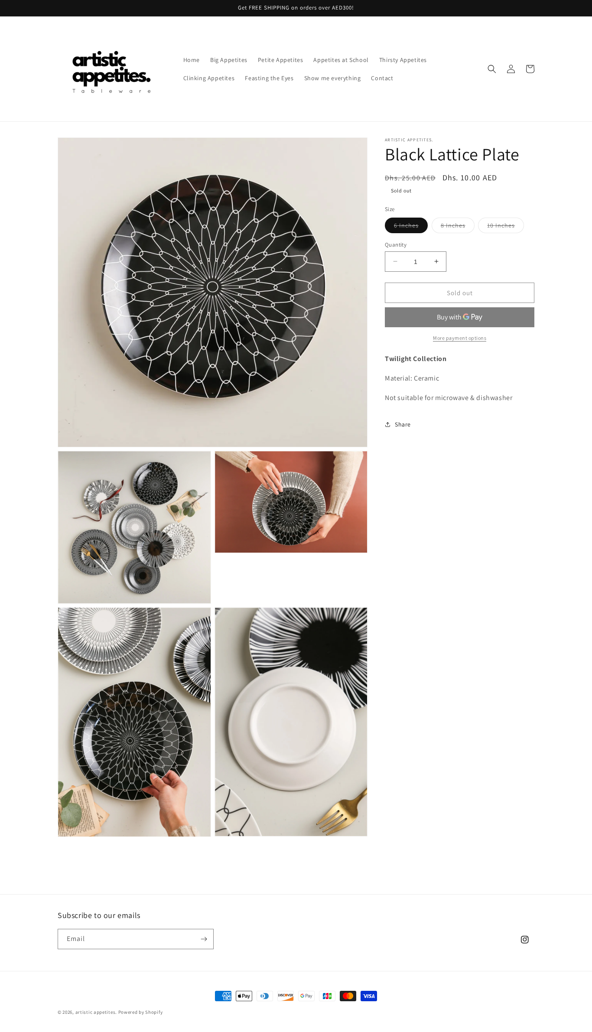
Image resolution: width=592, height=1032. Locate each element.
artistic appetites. (96, 1012)
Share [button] (403, 424)
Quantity (396, 244)
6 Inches (411, 227)
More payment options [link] (459, 338)
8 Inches (458, 227)
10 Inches (505, 227)
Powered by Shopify (140, 1012)
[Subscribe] (203, 939)
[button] (491, 68)
